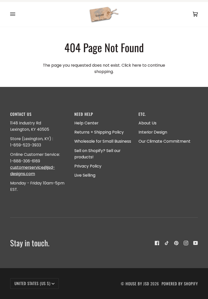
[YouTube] (195, 243)
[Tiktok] (166, 243)
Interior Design (152, 132)
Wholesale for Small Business (102, 141)
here (136, 65)
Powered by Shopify (180, 283)
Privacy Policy (87, 166)
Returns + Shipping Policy (99, 132)
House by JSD (137, 283)
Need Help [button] (83, 114)
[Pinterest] (176, 243)
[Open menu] (17, 14)
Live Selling (84, 175)
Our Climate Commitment (164, 141)
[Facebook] (157, 243)
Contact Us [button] (21, 114)
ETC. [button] (142, 114)
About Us (147, 123)
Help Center (86, 123)
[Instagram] (186, 243)
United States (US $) (32, 283)
